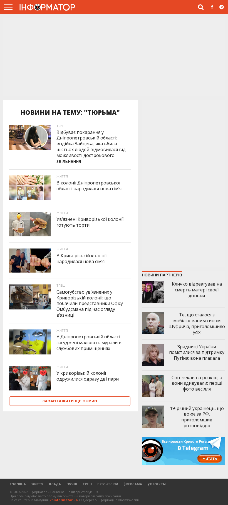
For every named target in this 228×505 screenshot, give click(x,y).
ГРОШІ (71, 484)
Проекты (157, 484)
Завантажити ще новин (70, 401)
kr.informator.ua (63, 500)
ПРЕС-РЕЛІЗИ (107, 484)
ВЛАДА (55, 484)
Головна (18, 484)
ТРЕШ (87, 484)
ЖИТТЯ (37, 484)
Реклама (133, 484)
